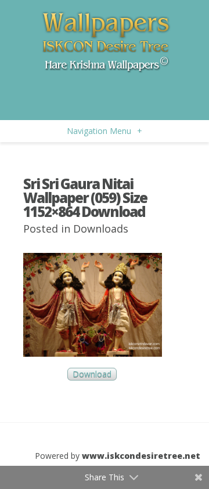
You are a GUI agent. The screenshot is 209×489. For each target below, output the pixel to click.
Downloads (100, 229)
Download (92, 374)
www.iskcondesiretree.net (141, 455)
